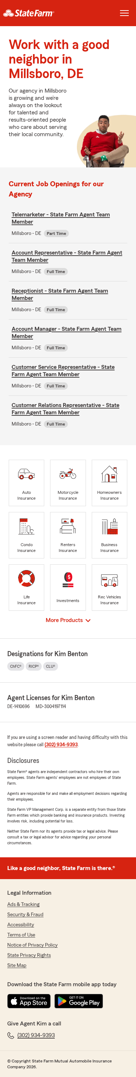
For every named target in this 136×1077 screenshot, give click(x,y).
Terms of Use (21, 935)
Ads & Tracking (23, 904)
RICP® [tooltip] (34, 666)
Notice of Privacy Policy (32, 945)
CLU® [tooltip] (50, 666)
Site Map (16, 965)
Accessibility (20, 924)
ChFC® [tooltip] (15, 666)
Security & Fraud (25, 914)
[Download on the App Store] (29, 1001)
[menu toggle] (124, 13)
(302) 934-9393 (61, 744)
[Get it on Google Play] (78, 1001)
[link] (34, 13)
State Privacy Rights (29, 955)
